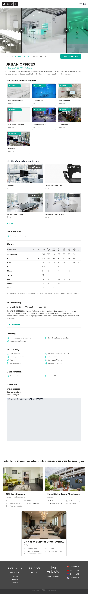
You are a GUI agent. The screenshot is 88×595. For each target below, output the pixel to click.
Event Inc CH (74, 567)
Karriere (15, 576)
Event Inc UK (74, 578)
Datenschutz (51, 590)
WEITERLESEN (14, 325)
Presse (15, 579)
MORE (11, 223)
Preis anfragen (71, 56)
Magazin (34, 572)
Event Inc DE (74, 570)
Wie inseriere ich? (53, 577)
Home (9, 56)
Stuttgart (26, 56)
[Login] (84, 4)
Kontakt (15, 583)
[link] (25, 177)
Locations (17, 56)
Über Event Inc (15, 572)
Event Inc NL (74, 574)
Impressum (36, 590)
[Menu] (80, 4)
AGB (43, 590)
